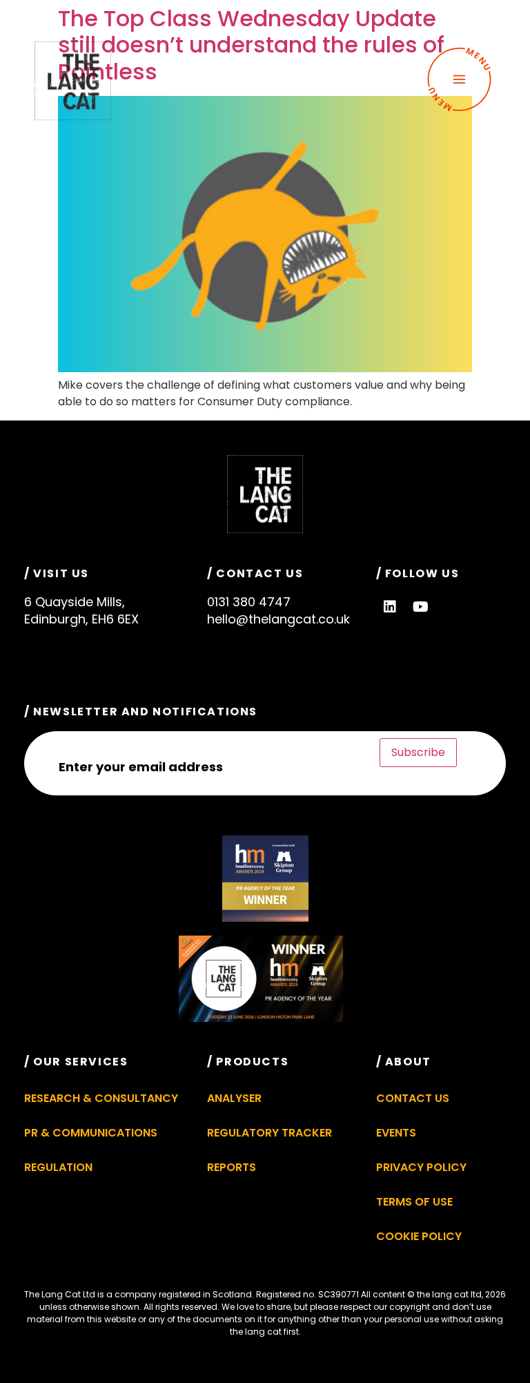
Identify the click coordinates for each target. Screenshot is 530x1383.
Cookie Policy (419, 1236)
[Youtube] (421, 607)
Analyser (234, 1098)
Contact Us (412, 1098)
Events (396, 1133)
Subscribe (418, 752)
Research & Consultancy (101, 1098)
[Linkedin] (390, 607)
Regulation (58, 1167)
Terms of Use (414, 1202)
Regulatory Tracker (269, 1133)
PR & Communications (90, 1133)
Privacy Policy (421, 1167)
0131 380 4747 (249, 601)
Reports (231, 1167)
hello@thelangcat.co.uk (278, 619)
